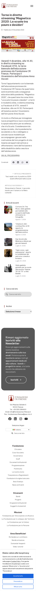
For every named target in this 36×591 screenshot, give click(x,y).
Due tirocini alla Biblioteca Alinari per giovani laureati (23, 241)
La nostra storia (18, 472)
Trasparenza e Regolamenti (18, 475)
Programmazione (18, 465)
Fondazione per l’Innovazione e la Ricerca (18, 516)
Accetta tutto (18, 576)
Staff (18, 459)
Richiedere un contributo (18, 537)
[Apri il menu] (31, 5)
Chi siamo (18, 449)
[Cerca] (7, 294)
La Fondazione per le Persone (18, 525)
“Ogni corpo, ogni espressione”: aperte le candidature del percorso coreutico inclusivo (23, 254)
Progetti (18, 500)
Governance (18, 456)
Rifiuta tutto (18, 587)
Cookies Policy (16, 561)
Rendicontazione (18, 540)
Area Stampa (18, 482)
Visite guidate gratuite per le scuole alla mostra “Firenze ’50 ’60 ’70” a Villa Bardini (23, 269)
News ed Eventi (18, 485)
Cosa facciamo (18, 453)
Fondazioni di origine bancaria (18, 478)
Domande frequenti (18, 543)
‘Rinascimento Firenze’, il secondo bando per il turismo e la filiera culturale (17, 190)
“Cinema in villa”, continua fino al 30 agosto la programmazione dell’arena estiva (22, 228)
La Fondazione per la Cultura (18, 522)
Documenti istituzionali (18, 462)
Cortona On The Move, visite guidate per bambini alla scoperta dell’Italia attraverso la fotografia (22, 212)
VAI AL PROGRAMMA (10, 155)
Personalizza (18, 581)
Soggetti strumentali (18, 506)
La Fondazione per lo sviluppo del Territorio (18, 519)
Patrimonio (18, 469)
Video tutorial (18, 547)
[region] (18, 570)
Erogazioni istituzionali (18, 503)
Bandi (18, 496)
